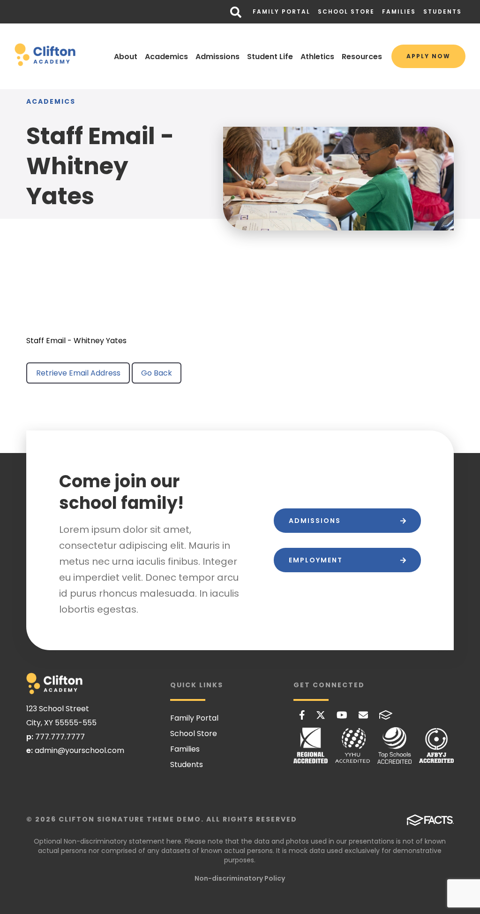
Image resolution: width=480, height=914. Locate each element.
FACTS (385, 715)
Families (399, 11)
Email (363, 715)
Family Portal (281, 11)
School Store (346, 11)
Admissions (217, 56)
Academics (166, 56)
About (125, 56)
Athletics (317, 56)
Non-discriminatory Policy (240, 878)
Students (442, 11)
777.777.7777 (60, 736)
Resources (362, 56)
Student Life (270, 56)
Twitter (320, 715)
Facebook (302, 715)
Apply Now (428, 56)
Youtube (342, 715)
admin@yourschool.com (79, 750)
